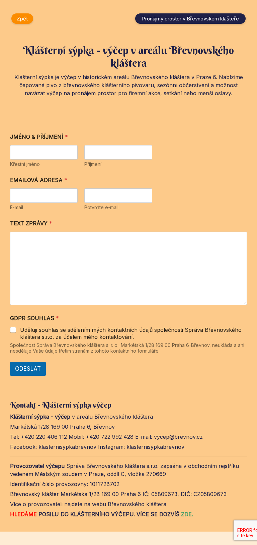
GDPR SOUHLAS (34, 318)
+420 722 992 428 (110, 436)
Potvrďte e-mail (101, 207)
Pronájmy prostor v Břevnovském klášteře (190, 18)
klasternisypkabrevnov (68, 446)
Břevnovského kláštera (136, 504)
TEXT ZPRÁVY (31, 223)
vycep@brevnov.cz (178, 436)
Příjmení (92, 164)
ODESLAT (28, 368)
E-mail (16, 207)
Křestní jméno (25, 164)
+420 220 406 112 (44, 436)
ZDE (186, 514)
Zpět (22, 18)
